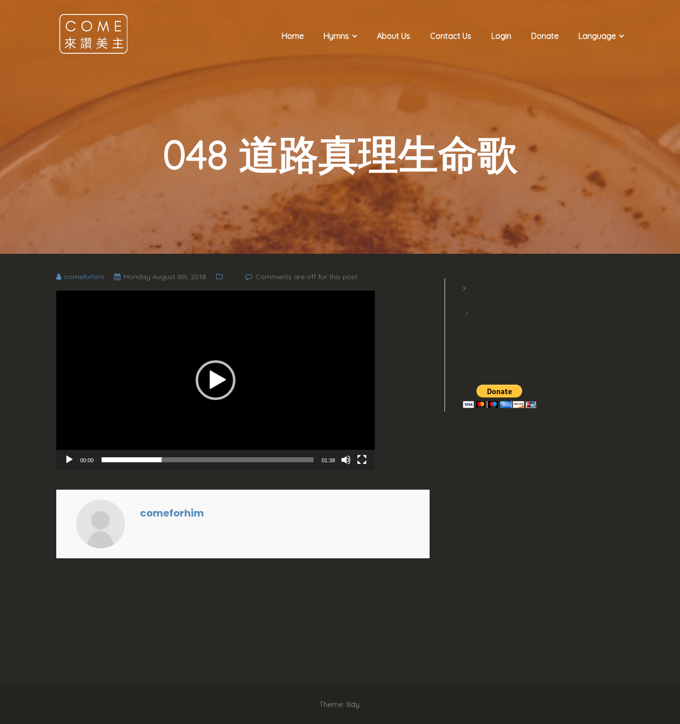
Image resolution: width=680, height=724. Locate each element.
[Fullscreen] (362, 460)
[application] (215, 380)
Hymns (336, 36)
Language (597, 36)
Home (293, 36)
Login (501, 36)
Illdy (352, 704)
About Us (393, 36)
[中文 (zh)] (468, 325)
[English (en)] (468, 301)
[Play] (69, 460)
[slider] (208, 459)
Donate (545, 36)
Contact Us (450, 36)
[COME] (93, 33)
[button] (215, 380)
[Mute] (346, 460)
